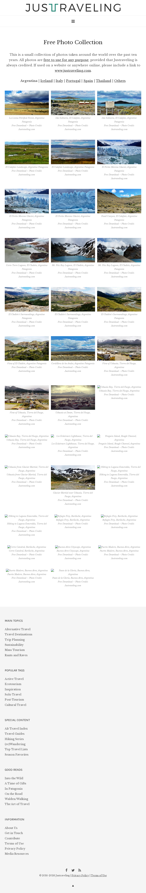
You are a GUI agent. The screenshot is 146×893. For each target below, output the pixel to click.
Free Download (19, 125)
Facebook (66, 870)
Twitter (73, 870)
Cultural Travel (15, 705)
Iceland (46, 81)
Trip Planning (15, 639)
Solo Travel (13, 694)
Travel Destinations (18, 634)
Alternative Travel (17, 629)
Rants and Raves (16, 655)
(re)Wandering (15, 744)
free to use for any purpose (66, 60)
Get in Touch (14, 833)
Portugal (73, 81)
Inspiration (13, 689)
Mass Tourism (15, 650)
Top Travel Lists (16, 749)
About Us (11, 828)
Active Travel (14, 679)
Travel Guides (15, 733)
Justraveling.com (26, 129)
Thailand (103, 81)
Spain (88, 81)
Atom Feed (80, 870)
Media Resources (17, 853)
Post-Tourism (14, 699)
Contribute (12, 838)
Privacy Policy (15, 848)
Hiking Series (14, 739)
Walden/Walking (16, 799)
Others (120, 81)
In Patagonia (13, 788)
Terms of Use (14, 843)
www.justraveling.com (73, 70)
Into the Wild (14, 778)
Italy (59, 81)
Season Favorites (17, 754)
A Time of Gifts (15, 783)
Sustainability (14, 645)
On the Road (13, 794)
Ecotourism (13, 684)
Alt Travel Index (16, 728)
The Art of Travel (17, 804)
